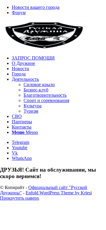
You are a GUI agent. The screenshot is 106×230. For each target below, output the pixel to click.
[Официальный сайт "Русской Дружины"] (44, 47)
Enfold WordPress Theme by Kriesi (59, 192)
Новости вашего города (35, 7)
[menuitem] (59, 7)
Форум (19, 12)
